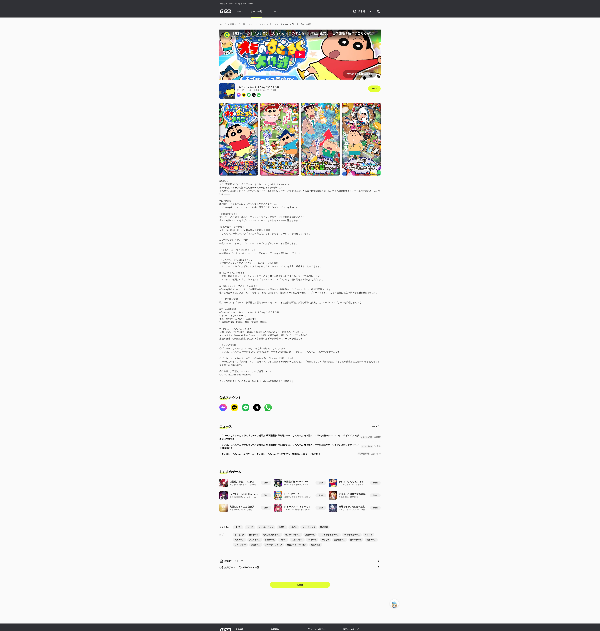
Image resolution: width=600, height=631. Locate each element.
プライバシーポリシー (316, 629)
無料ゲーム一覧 (237, 24)
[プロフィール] (379, 11)
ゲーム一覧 (256, 11)
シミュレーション (257, 24)
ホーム (240, 11)
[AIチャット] (394, 603)
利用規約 (275, 629)
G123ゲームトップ (350, 629)
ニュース (273, 11)
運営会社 (239, 629)
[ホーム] (225, 11)
